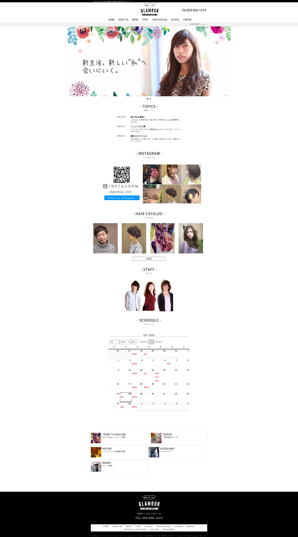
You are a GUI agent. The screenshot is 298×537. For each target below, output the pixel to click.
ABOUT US (123, 19)
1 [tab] (147, 98)
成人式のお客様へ (137, 117)
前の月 (144, 342)
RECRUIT (191, 526)
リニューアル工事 (137, 126)
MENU (135, 19)
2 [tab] (150, 98)
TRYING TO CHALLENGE (135, 529)
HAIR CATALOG (159, 19)
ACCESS (175, 19)
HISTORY (155, 529)
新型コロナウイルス (138, 136)
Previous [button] (70, 61)
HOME (111, 19)
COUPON (187, 19)
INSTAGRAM (168, 529)
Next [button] (227, 61)
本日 (151, 342)
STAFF (145, 19)
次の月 (158, 342)
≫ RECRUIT (198, 24)
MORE (149, 259)
